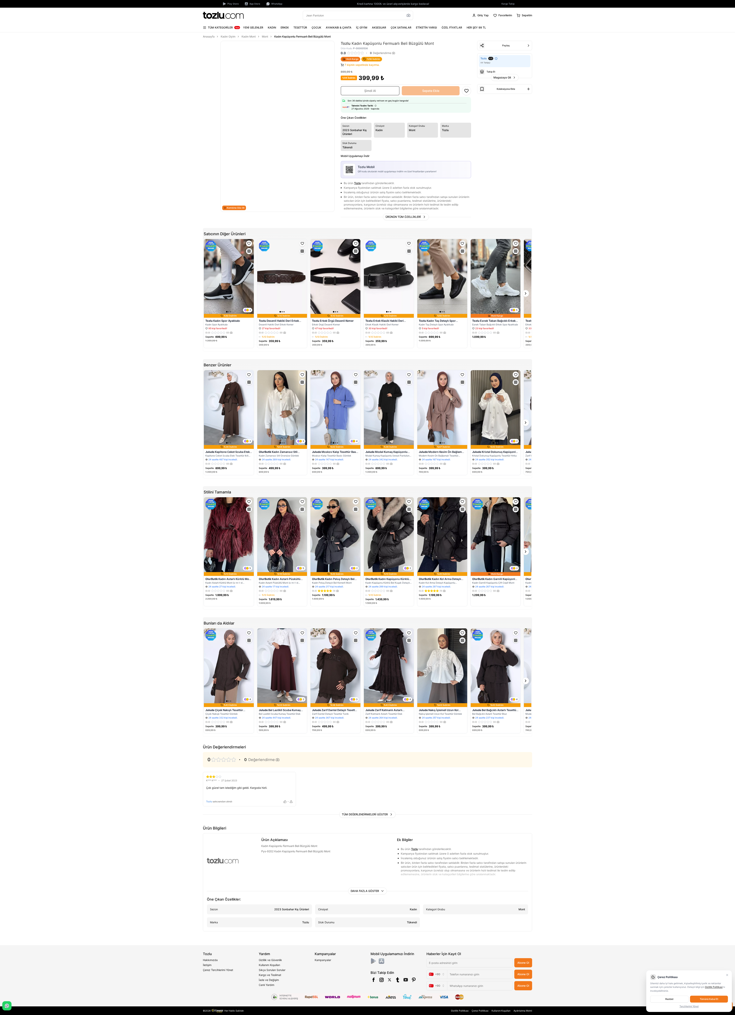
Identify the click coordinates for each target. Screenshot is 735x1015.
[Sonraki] (525, 293)
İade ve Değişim (269, 980)
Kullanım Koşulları (269, 965)
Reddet (669, 999)
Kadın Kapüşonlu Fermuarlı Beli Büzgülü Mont (302, 36)
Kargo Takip (507, 3)
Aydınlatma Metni (523, 1010)
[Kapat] (727, 975)
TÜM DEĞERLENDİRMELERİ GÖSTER (365, 814)
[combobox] (436, 974)
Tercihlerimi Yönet (689, 1006)
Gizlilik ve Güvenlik (270, 960)
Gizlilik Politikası (460, 1010)
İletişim (207, 965)
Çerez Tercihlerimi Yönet (218, 970)
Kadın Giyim (228, 36)
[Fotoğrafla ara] (408, 15)
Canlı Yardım (266, 984)
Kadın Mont (249, 36)
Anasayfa (209, 36)
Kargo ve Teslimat (270, 975)
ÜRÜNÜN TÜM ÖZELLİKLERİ (403, 216)
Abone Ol (523, 962)
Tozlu (357, 183)
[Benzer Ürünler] (249, 251)
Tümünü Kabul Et (709, 999)
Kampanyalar (323, 960)
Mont (265, 36)
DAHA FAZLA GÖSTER (365, 891)
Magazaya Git (502, 77)
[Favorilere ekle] (249, 243)
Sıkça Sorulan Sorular (272, 970)
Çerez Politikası (480, 1010)
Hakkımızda (210, 960)
